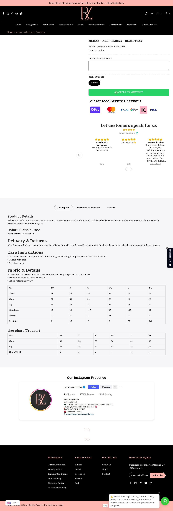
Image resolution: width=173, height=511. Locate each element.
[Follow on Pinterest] (12, 13)
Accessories (115, 25)
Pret (77, 483)
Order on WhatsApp (130, 92)
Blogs (105, 469)
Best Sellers (48, 25)
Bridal (81, 25)
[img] (129, 130)
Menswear (132, 25)
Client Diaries (149, 25)
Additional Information (88, 208)
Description (63, 208)
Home (18, 25)
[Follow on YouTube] (16, 13)
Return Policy (54, 478)
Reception (99, 50)
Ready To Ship (66, 25)
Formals (79, 478)
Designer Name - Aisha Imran (111, 46)
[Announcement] (86, 3)
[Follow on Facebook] (3, 13)
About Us (106, 465)
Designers (31, 25)
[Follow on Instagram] (7, 13)
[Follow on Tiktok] (21, 13)
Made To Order (95, 25)
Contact (106, 474)
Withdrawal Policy (57, 488)
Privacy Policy (55, 469)
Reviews (111, 208)
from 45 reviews (127, 133)
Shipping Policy (56, 483)
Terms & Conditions (58, 474)
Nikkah (78, 465)
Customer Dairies (56, 465)
